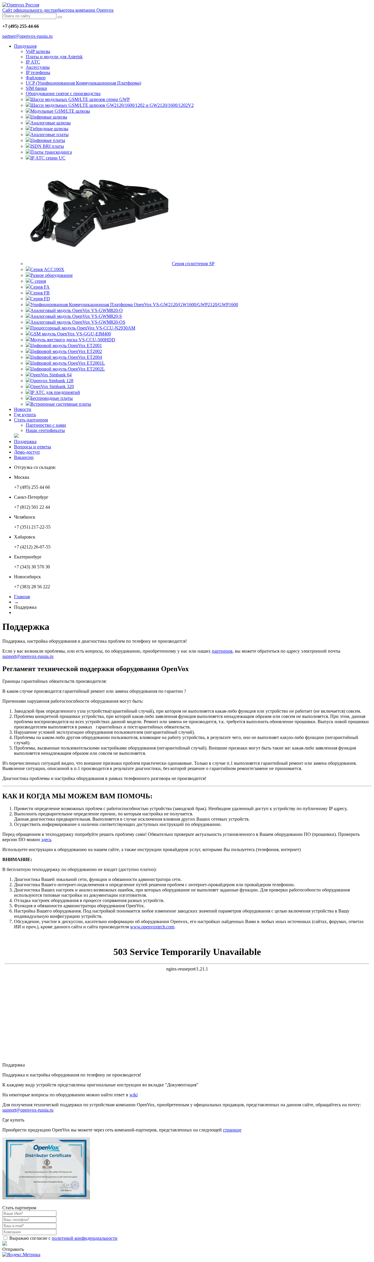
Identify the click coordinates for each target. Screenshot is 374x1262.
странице (232, 1129)
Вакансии (24, 457)
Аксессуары (38, 67)
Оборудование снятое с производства (63, 93)
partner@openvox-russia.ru (27, 36)
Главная (22, 596)
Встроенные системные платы (60, 404)
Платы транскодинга (51, 152)
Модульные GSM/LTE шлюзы (60, 111)
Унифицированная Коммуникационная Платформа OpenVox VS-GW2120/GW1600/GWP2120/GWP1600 (134, 304)
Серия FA (40, 286)
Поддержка (25, 441)
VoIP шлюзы (38, 51)
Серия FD (40, 298)
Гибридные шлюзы (49, 128)
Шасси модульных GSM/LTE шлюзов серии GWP (80, 99)
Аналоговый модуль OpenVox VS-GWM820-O (76, 310)
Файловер (36, 77)
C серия (38, 281)
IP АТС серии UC (47, 157)
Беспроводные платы (51, 398)
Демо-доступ (27, 452)
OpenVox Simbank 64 (51, 374)
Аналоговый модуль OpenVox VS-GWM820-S (76, 316)
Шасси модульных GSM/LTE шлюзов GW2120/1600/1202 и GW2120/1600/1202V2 (112, 105)
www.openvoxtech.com (152, 926)
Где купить (25, 414)
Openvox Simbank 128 (51, 380)
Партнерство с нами (46, 425)
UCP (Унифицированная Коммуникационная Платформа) (83, 82)
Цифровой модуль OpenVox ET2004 (66, 357)
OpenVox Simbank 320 (52, 386)
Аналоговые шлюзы (50, 122)
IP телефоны (38, 72)
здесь (46, 839)
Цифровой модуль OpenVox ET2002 (66, 351)
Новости (22, 409)
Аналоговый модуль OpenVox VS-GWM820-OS (77, 322)
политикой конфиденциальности (84, 1238)
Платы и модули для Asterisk (54, 56)
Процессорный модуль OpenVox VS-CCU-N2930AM (82, 327)
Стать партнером (31, 419)
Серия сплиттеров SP (193, 263)
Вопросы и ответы (32, 446)
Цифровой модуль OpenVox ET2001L (67, 363)
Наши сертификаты (45, 430)
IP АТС (33, 61)
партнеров (222, 651)
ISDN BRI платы (47, 146)
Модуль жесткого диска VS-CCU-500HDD (72, 339)
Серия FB (40, 292)
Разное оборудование (51, 275)
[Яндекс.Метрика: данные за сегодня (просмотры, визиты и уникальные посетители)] (21, 1254)
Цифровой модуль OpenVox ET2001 (66, 345)
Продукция (25, 46)
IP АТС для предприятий (55, 392)
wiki (133, 1094)
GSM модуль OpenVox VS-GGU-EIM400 (70, 333)
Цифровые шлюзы (48, 116)
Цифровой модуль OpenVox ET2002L (67, 368)
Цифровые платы (47, 140)
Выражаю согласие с (62, 1238)
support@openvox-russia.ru (27, 656)
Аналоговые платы (49, 134)
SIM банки (36, 88)
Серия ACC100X (47, 269)
